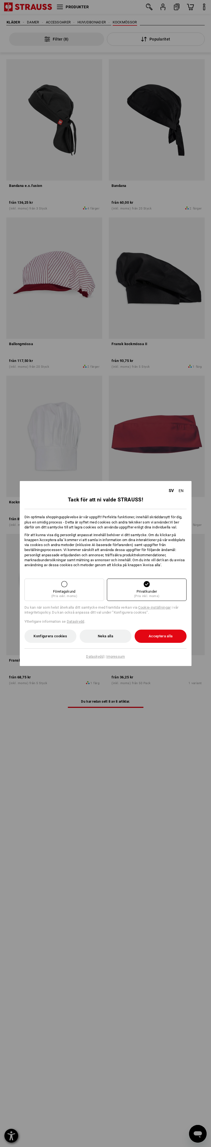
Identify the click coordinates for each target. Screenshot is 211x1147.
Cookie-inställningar (154, 607)
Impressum (115, 656)
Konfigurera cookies (50, 636)
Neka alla (105, 636)
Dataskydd (75, 621)
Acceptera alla (161, 636)
